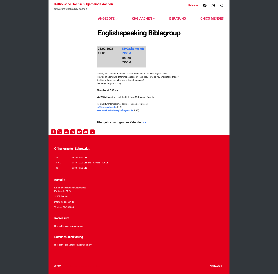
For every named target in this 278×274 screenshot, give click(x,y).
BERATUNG (177, 18)
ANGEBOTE (106, 18)
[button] (53, 131)
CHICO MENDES (212, 18)
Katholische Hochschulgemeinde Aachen (83, 4)
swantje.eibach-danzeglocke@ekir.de (115, 110)
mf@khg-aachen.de (106, 107)
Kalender (193, 5)
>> (144, 122)
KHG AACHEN (142, 18)
